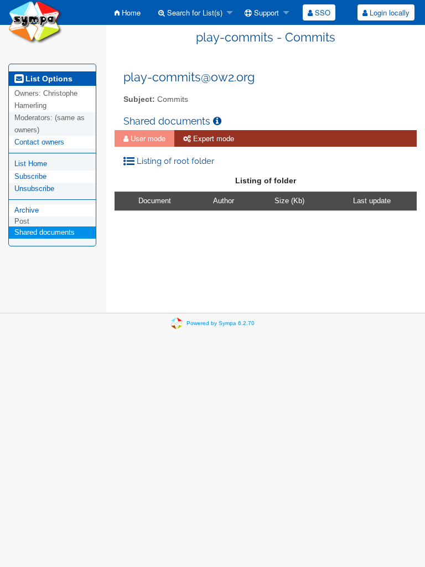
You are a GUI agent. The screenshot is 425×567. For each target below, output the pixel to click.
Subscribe (30, 176)
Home (130, 12)
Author (223, 201)
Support (265, 12)
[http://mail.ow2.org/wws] (35, 21)
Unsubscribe (34, 188)
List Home (30, 163)
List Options (47, 78)
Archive (26, 210)
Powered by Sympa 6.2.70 (220, 323)
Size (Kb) (289, 201)
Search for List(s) (193, 12)
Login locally (388, 12)
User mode (146, 138)
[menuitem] (127, 12)
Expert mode (212, 138)
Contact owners (39, 142)
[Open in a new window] (217, 121)
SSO (321, 12)
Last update (372, 201)
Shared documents (44, 232)
